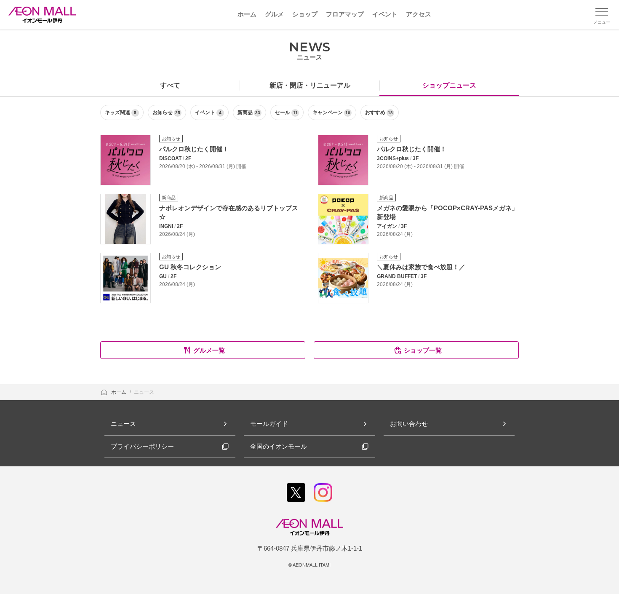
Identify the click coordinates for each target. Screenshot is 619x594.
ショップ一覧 (423, 350)
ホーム (119, 392)
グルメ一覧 (209, 350)
